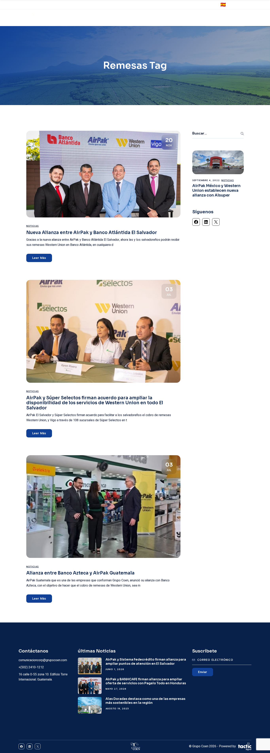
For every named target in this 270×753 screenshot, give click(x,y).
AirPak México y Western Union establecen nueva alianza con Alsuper (216, 190)
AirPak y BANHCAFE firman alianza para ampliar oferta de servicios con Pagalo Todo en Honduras (146, 681)
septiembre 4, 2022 (206, 180)
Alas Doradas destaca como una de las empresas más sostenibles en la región (145, 701)
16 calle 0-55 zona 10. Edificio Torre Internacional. (47, 5)
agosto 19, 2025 (117, 708)
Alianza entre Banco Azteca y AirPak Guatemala (80, 573)
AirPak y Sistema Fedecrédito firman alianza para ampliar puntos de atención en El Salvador (146, 661)
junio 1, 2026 (115, 669)
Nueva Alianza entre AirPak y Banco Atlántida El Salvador (91, 232)
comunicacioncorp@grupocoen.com (129, 5)
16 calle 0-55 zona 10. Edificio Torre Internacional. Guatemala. (43, 677)
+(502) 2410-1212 (91, 5)
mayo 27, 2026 (116, 689)
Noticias (32, 226)
